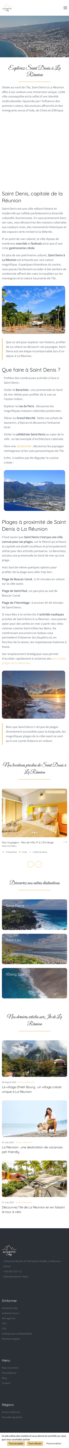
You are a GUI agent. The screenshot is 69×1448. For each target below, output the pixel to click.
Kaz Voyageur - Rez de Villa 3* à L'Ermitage (28, 842)
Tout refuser (35, 1443)
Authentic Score (10, 1313)
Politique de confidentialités (17, 1333)
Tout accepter (16, 1443)
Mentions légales (11, 1339)
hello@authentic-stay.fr (16, 1276)
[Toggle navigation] (65, 8)
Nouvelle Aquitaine (12, 1417)
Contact (6, 1383)
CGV (4, 1328)
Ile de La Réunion (26, 1082)
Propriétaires (9, 1373)
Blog (4, 1378)
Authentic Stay (9, 1308)
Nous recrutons (10, 1368)
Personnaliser (53, 1443)
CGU (4, 1323)
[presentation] (30, 864)
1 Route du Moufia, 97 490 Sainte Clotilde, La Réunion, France (32, 1263)
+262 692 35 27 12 (12, 1271)
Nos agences (8, 1318)
